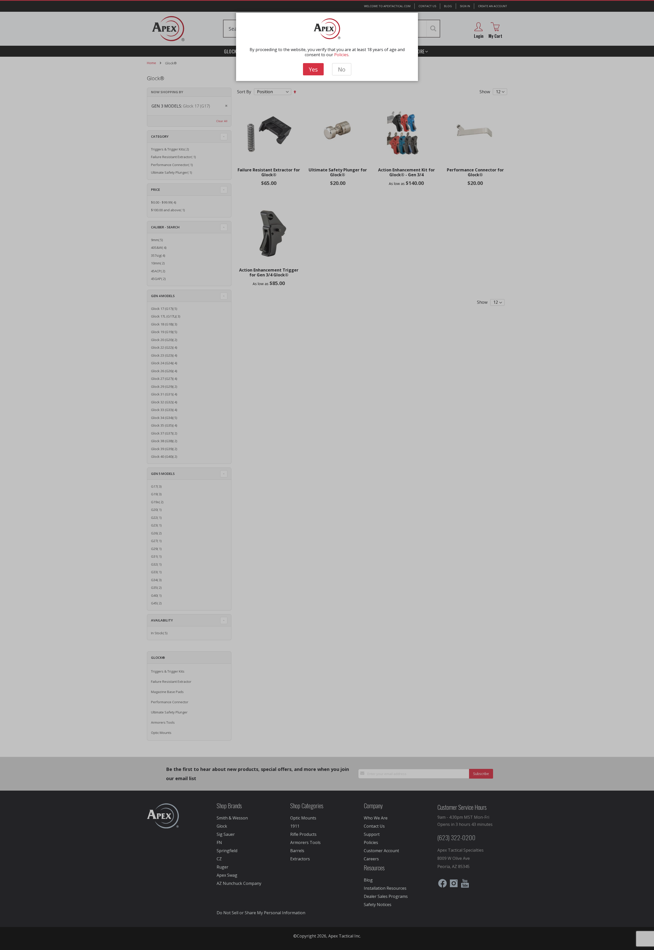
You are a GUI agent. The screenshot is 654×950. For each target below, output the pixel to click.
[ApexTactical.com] (327, 28)
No (341, 69)
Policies (341, 54)
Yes (313, 69)
